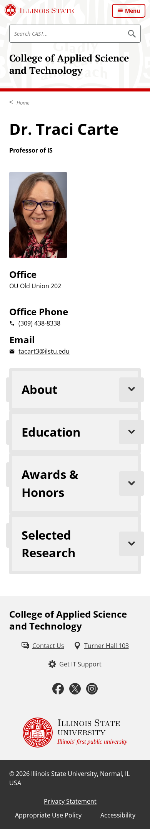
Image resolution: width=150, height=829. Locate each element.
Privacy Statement (70, 801)
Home (23, 102)
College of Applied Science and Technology (69, 64)
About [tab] (39, 389)
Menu (132, 10)
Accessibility (117, 815)
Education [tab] (51, 432)
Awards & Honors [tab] (50, 483)
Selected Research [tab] (48, 544)
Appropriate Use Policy (48, 815)
